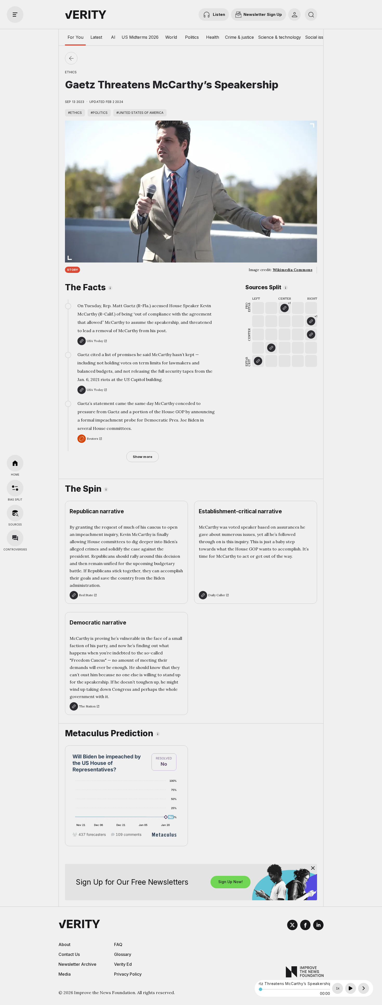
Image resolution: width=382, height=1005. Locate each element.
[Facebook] (305, 926)
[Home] (15, 463)
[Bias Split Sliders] (15, 488)
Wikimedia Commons (292, 269)
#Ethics (75, 113)
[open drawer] (15, 14)
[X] (292, 926)
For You (75, 37)
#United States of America (139, 113)
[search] (311, 14)
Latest (96, 37)
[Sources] (15, 513)
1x (337, 988)
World (171, 37)
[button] (285, 308)
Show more (142, 457)
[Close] (313, 868)
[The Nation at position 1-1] (258, 361)
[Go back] (71, 58)
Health (212, 37)
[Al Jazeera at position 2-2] (271, 348)
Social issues (317, 37)
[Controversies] (15, 538)
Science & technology (279, 37)
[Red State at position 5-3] (311, 334)
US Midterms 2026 (140, 37)
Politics (192, 37)
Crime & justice (239, 37)
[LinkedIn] (318, 926)
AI (113, 37)
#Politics (99, 113)
